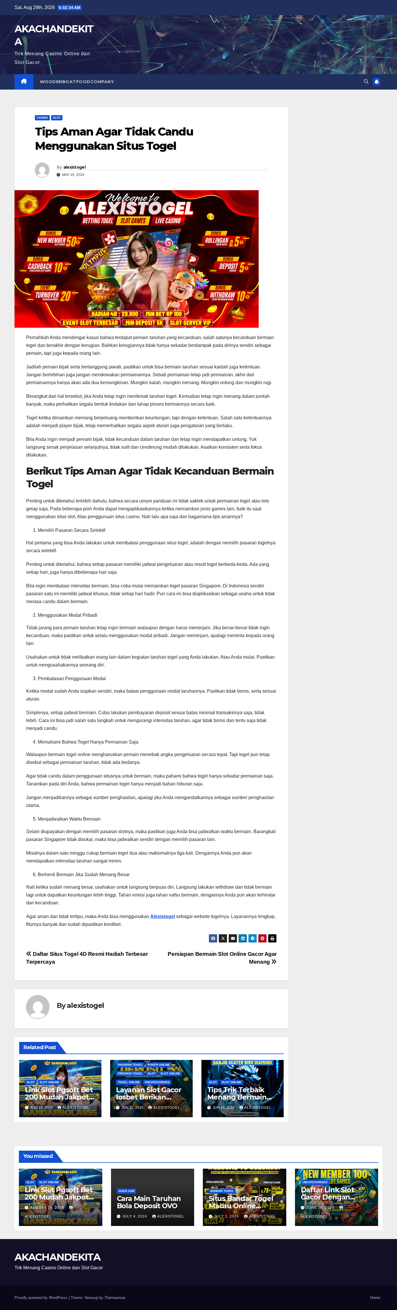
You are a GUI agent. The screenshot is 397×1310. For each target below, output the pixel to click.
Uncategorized (157, 1082)
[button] (366, 81)
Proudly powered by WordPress (42, 1297)
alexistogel (74, 167)
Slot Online (49, 1082)
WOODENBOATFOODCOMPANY (77, 81)
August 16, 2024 (47, 1208)
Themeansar (114, 1297)
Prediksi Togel (130, 1073)
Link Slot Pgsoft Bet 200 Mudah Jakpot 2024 (59, 1097)
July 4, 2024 (135, 1216)
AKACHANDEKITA (57, 1257)
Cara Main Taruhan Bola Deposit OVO (149, 1202)
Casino (42, 117)
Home (375, 1297)
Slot (57, 117)
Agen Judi (127, 1191)
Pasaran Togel (130, 1064)
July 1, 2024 (227, 1216)
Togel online (129, 1082)
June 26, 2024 (320, 1208)
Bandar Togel (222, 1191)
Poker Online (159, 1064)
